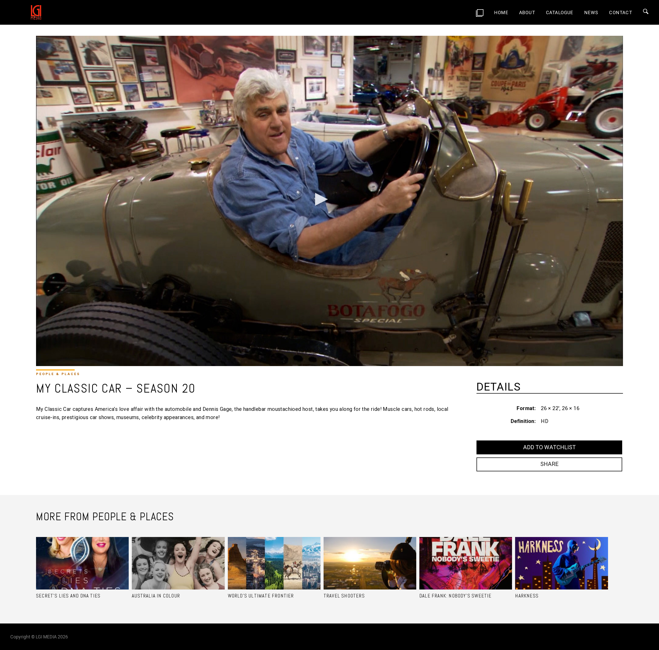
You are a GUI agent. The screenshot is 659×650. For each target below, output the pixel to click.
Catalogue (560, 12)
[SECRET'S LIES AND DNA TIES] (82, 557)
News (591, 12)
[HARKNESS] (561, 557)
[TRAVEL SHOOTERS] (370, 557)
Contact (620, 12)
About (527, 12)
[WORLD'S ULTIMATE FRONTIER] (274, 557)
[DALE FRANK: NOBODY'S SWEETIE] (465, 557)
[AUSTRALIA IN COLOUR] (178, 557)
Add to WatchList (549, 447)
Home (501, 12)
